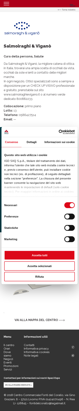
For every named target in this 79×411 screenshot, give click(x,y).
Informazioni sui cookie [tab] (59, 142)
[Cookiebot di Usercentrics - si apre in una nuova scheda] (59, 132)
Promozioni (11, 366)
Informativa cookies (36, 352)
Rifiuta (39, 276)
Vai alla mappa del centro (37, 320)
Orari (7, 348)
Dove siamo (7, 353)
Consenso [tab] (11, 142)
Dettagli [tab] (32, 142)
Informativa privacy (36, 348)
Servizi (8, 369)
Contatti (29, 345)
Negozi (8, 359)
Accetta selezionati (39, 265)
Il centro (9, 345)
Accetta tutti (39, 255)
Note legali (31, 355)
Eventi (8, 362)
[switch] (69, 216)
